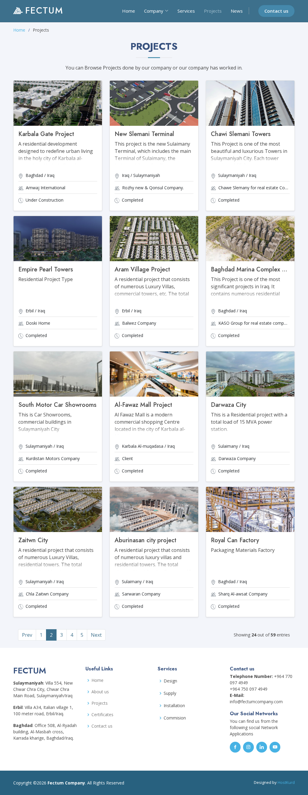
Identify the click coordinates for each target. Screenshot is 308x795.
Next (96, 635)
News (237, 11)
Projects (213, 11)
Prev (27, 635)
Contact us (276, 11)
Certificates (102, 715)
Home (128, 11)
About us (100, 692)
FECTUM (44, 10)
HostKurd (286, 782)
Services (186, 11)
